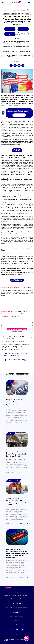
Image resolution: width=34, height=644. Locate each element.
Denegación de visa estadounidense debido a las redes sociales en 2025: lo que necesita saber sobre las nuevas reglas (17, 553)
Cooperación (26, 592)
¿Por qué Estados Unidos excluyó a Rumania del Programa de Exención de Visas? (16, 42)
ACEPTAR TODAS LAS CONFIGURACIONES (17, 329)
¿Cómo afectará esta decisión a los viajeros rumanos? (16, 47)
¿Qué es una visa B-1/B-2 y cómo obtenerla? (16, 51)
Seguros (12, 607)
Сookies (13, 325)
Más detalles (22, 426)
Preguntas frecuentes (10, 595)
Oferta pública (17, 592)
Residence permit (13, 480)
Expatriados (12, 531)
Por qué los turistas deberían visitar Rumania (15, 249)
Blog (23, 29)
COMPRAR (19, 115)
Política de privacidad (16, 598)
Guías (7, 607)
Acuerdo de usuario (23, 595)
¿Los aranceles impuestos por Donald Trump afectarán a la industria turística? (17, 454)
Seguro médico (5, 316)
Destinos (21, 616)
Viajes (10, 29)
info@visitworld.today (19, 624)
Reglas (15, 616)
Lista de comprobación (7, 307)
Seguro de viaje (5, 313)
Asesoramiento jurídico (7, 311)
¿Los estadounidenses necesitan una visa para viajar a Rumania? (17, 56)
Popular (10, 34)
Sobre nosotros (8, 592)
